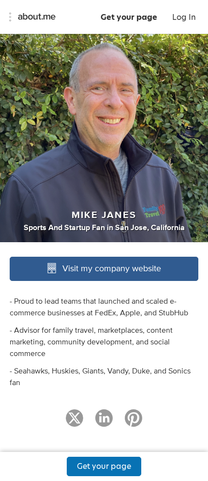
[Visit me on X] (74, 422)
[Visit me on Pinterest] (133, 422)
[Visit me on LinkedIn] (104, 422)
